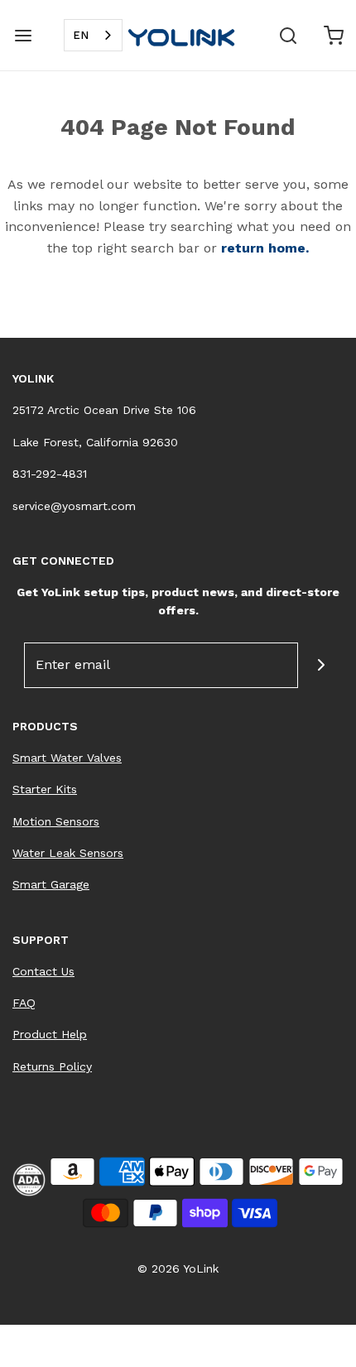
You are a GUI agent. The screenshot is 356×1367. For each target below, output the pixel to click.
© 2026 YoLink (178, 1268)
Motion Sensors (55, 821)
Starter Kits (44, 789)
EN (81, 35)
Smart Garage (50, 884)
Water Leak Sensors (67, 852)
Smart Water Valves (67, 757)
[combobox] (93, 35)
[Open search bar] (287, 35)
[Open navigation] (23, 35)
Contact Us (43, 971)
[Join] (321, 665)
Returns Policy (52, 1066)
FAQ (24, 1002)
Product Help (49, 1034)
